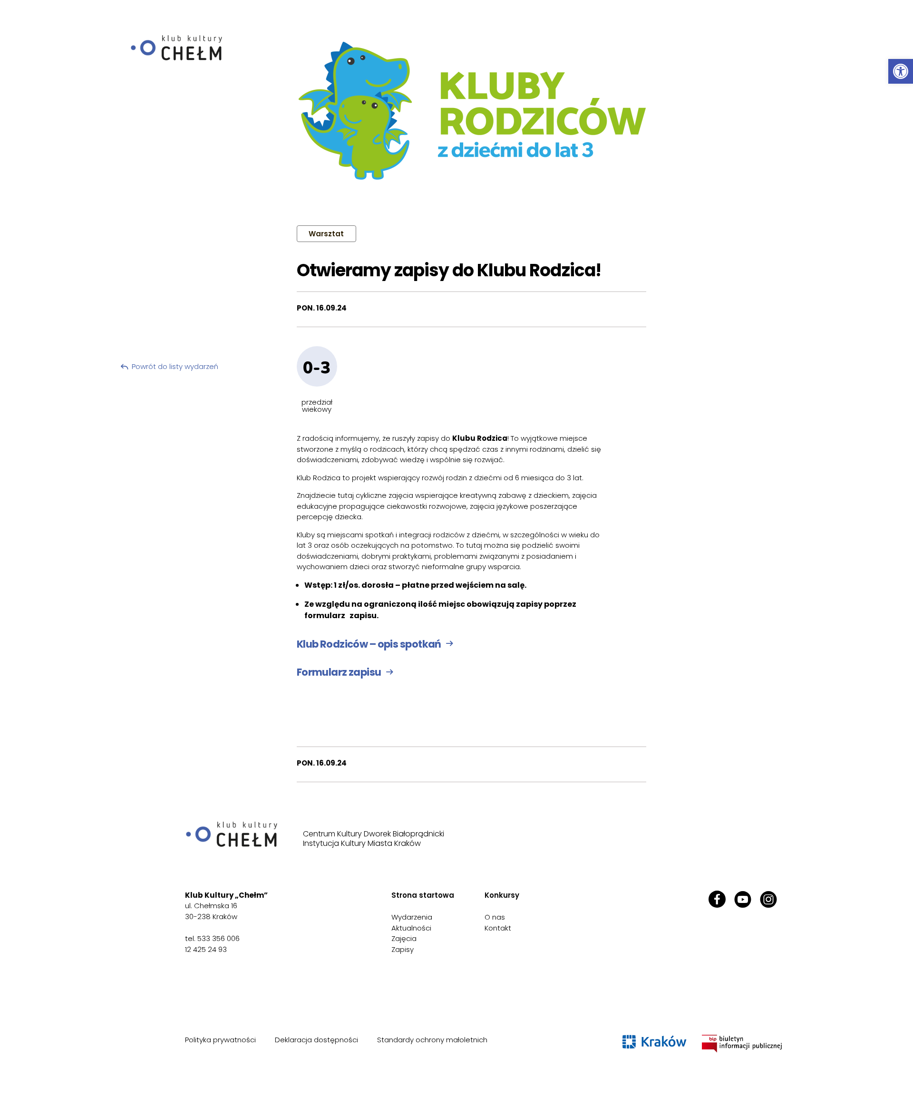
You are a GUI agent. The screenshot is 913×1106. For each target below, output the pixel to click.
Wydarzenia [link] (411, 917)
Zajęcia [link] (404, 938)
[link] (900, 71)
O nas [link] (495, 917)
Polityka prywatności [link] (220, 1040)
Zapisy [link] (402, 949)
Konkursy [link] (502, 895)
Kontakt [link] (498, 928)
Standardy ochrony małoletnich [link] (432, 1040)
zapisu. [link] (364, 615)
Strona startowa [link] (422, 895)
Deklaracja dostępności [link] (316, 1040)
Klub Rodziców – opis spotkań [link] (369, 644)
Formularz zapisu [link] (339, 672)
